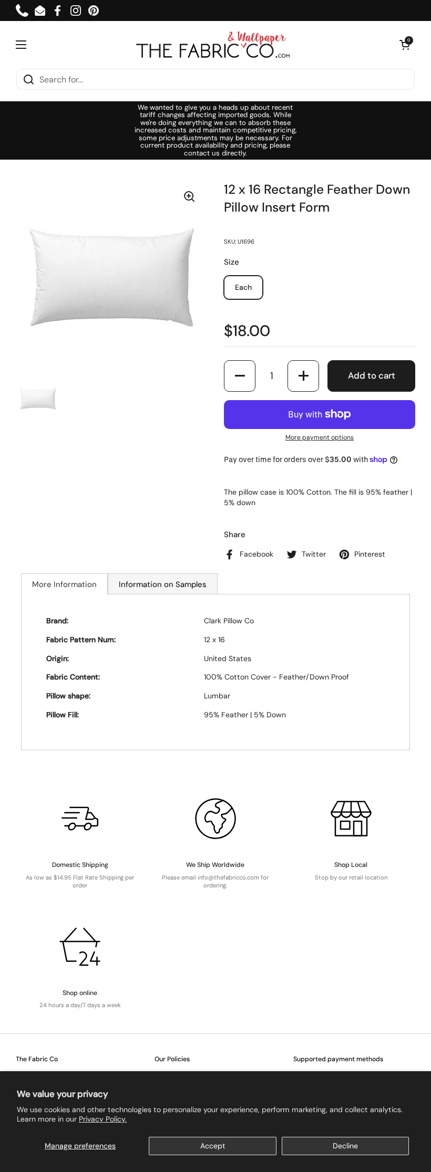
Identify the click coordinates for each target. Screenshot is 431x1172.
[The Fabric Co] (213, 45)
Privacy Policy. (103, 1119)
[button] (404, 44)
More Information (64, 584)
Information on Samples (163, 584)
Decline (345, 1145)
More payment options (319, 437)
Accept (212, 1145)
